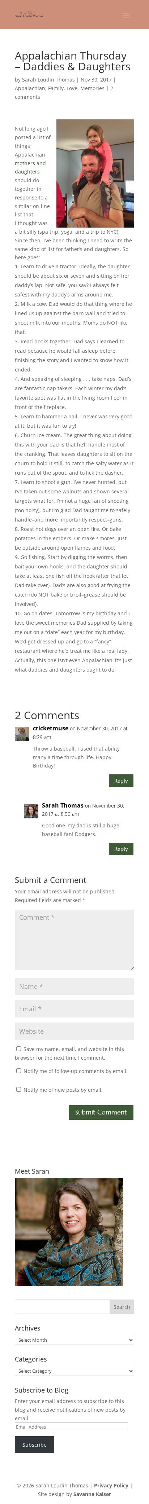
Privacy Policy (111, 1485)
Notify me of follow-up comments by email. (76, 1071)
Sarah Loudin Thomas (48, 79)
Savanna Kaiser (92, 1494)
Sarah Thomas (63, 805)
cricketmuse (50, 728)
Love (72, 88)
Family (56, 88)
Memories (92, 88)
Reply (121, 780)
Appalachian (30, 88)
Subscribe (34, 1444)
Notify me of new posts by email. (63, 1089)
